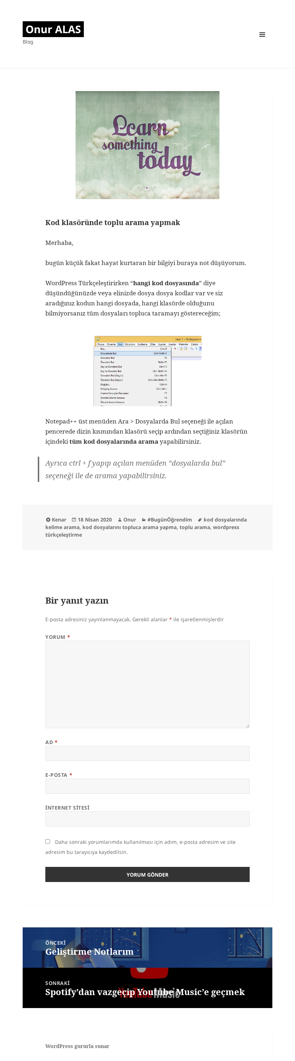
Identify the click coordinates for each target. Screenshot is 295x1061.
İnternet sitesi (67, 807)
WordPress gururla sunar (77, 1046)
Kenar (59, 519)
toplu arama (195, 527)
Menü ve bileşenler (262, 34)
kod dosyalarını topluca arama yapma (129, 527)
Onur (129, 519)
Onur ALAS (53, 29)
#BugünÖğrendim (170, 519)
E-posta (58, 774)
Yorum (57, 637)
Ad (51, 742)
